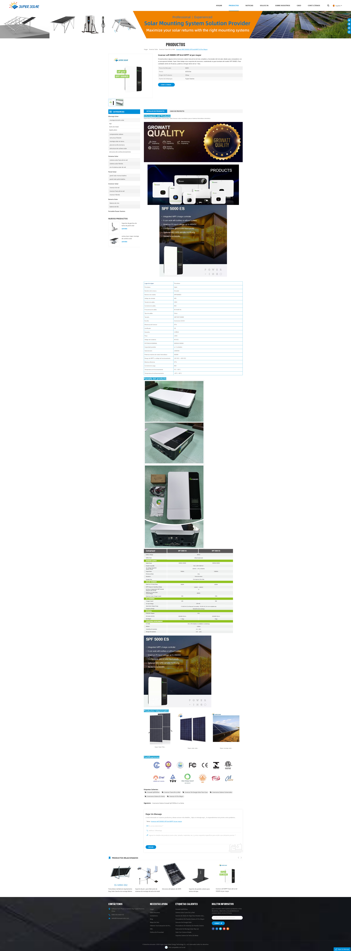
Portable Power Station (116, 211)
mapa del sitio (154, 922)
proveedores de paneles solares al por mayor (190, 919)
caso (299, 5)
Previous (238, 858)
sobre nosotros (282, 5)
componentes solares (116, 134)
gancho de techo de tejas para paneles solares (190, 916)
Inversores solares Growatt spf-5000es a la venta (168, 803)
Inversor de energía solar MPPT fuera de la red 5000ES (120, 890)
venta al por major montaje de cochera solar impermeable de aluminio (130, 237)
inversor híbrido (115, 195)
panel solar (112, 172)
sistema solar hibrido (116, 164)
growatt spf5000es (153, 792)
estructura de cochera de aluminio (120, 152)
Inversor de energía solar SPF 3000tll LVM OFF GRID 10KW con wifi (146, 890)
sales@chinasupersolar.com (120, 918)
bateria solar (113, 199)
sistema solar (113, 156)
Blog (151, 919)
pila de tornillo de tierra (117, 145)
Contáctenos (314, 5)
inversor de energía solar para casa (196, 792)
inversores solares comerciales (222, 792)
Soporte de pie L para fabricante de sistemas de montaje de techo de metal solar (228, 890)
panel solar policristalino (117, 179)
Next (241, 858)
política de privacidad (157, 932)
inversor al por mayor (176, 796)
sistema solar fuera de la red (119, 160)
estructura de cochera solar (118, 148)
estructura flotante (115, 138)
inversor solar (153, 49)
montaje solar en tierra (117, 141)
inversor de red (114, 187)
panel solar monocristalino (118, 175)
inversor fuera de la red (117, 191)
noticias (249, 5)
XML (151, 929)
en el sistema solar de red (118, 167)
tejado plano (113, 130)
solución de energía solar (184, 922)
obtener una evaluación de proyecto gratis (160, 926)
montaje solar (113, 116)
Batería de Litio (114, 203)
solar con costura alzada (183, 932)
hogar (219, 5)
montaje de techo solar (117, 120)
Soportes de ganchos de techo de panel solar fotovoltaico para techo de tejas (130, 224)
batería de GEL (114, 207)
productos (234, 5)
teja (110, 123)
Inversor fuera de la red (172, 792)
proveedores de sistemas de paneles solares (190, 926)
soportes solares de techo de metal (187, 935)
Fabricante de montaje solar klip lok (187, 929)
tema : (164, 821)
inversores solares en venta (156, 796)
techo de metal (114, 127)
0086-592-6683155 (118, 915)
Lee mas (124, 229)
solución (264, 5)
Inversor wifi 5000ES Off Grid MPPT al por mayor (166, 821)
